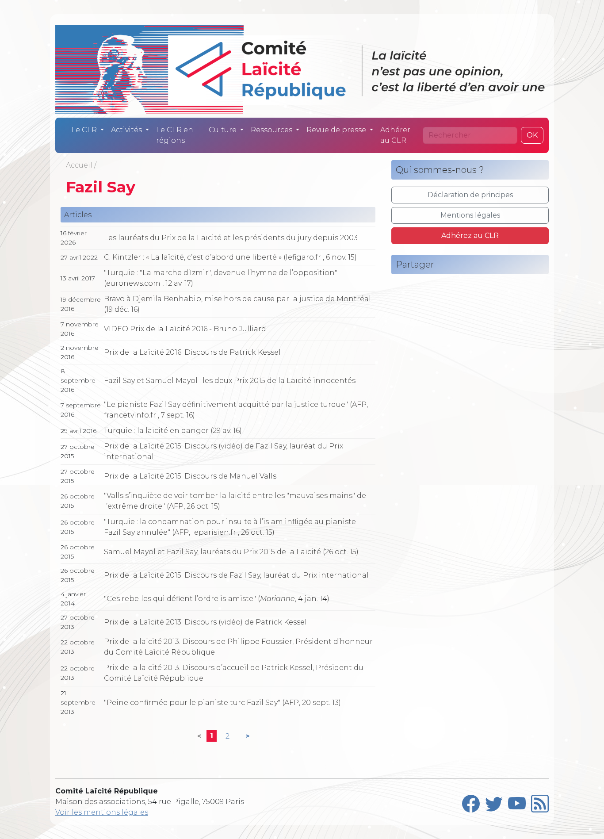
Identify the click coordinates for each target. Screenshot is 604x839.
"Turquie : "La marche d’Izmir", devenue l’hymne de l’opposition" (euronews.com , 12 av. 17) (220, 277)
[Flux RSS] (540, 802)
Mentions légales (470, 215)
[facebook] (471, 802)
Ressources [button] (272, 130)
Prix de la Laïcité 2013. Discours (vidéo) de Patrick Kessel (205, 622)
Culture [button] (223, 130)
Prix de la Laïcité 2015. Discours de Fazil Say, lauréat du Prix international (236, 575)
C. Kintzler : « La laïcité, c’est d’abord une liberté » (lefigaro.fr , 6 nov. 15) (230, 257)
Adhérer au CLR (395, 135)
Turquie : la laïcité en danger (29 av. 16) (173, 430)
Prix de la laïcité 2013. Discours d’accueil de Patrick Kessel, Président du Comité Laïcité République (233, 672)
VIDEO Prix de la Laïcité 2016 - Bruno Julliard (185, 329)
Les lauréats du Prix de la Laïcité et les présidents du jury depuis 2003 (231, 238)
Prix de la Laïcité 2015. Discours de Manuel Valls (190, 476)
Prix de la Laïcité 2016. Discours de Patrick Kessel (192, 352)
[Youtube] (517, 802)
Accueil (79, 165)
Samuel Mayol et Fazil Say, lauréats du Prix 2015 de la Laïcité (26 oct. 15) (231, 552)
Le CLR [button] (85, 130)
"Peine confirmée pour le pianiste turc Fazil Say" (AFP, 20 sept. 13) (222, 702)
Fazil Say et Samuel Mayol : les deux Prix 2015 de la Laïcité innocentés (230, 380)
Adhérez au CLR (470, 235)
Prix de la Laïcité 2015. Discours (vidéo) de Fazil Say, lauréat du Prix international (223, 451)
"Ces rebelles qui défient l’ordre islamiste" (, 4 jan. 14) (216, 598)
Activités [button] (127, 130)
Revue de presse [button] (337, 130)
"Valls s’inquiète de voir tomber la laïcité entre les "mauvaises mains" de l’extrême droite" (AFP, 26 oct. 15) (235, 500)
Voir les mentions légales (101, 812)
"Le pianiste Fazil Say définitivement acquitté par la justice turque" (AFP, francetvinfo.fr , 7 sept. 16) (236, 409)
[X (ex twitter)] (494, 802)
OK (532, 135)
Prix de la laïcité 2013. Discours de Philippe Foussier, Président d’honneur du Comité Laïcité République (238, 646)
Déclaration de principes (470, 195)
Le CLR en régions (174, 135)
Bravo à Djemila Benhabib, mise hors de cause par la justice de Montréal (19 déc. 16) (237, 304)
